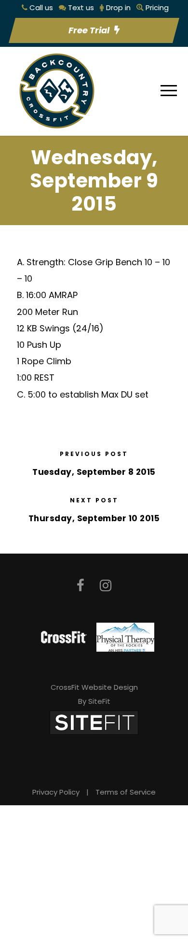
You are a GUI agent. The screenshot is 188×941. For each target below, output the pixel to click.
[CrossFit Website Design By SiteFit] (94, 722)
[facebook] (80, 586)
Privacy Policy (56, 792)
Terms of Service (125, 792)
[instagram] (105, 586)
